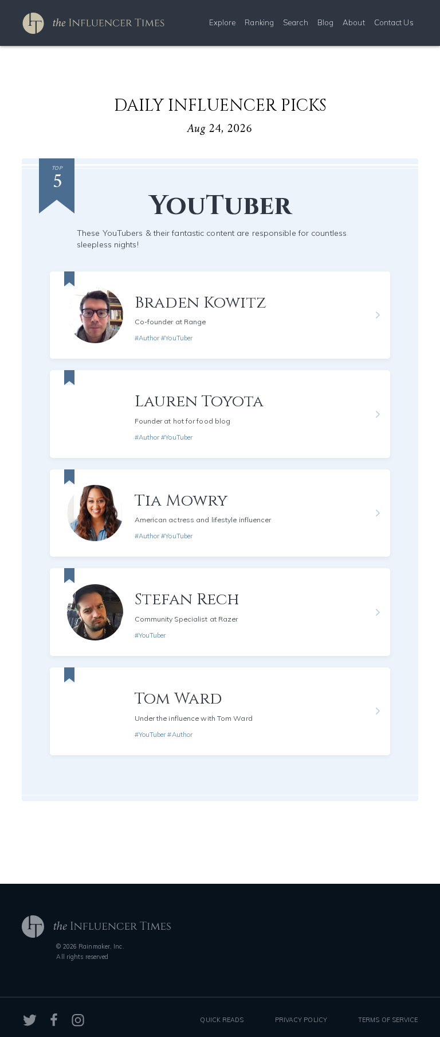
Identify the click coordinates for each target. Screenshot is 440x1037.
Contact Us (394, 22)
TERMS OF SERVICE (388, 1020)
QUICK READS (221, 1020)
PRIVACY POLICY (301, 1020)
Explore (222, 22)
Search (295, 22)
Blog (325, 22)
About (354, 22)
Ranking (259, 22)
